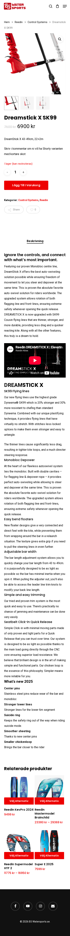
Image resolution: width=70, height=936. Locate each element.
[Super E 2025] (49, 844)
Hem (7, 22)
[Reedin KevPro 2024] (19, 790)
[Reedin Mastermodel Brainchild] (49, 790)
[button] (65, 6)
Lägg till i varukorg (26, 185)
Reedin (19, 22)
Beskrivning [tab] (35, 241)
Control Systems (37, 22)
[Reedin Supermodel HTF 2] (19, 844)
